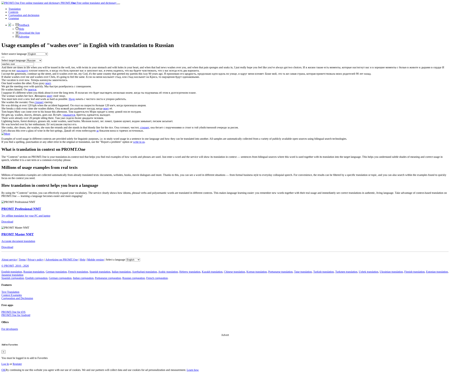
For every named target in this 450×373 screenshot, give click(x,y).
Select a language (115, 259)
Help (21, 28)
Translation (14, 8)
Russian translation (33, 271)
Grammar (13, 18)
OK (3, 369)
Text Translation (10, 291)
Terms (22, 259)
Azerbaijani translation (144, 271)
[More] (5, 133)
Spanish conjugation (12, 278)
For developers (9, 328)
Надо (72, 99)
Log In (5, 363)
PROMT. (88, 2)
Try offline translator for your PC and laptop (25, 215)
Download (7, 221)
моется (32, 89)
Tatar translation (303, 271)
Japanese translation (12, 274)
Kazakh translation (212, 271)
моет (48, 83)
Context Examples (11, 295)
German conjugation (60, 278)
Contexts (13, 12)
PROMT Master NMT (17, 234)
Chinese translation (234, 271)
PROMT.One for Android (15, 315)
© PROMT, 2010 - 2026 (15, 265)
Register (17, 363)
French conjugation (157, 278)
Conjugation (23, 15)
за (97, 130)
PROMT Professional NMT (21, 209)
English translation (11, 271)
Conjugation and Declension (17, 298)
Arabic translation (168, 271)
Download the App (29, 32)
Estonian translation (437, 271)
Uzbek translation (368, 271)
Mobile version (95, 259)
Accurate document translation (18, 241)
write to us (139, 141)
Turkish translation (323, 271)
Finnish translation (414, 271)
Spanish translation (99, 271)
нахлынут (22, 70)
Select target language (13, 60)
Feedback (24, 25)
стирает (39, 102)
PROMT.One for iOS (13, 311)
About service (9, 259)
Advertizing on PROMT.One (61, 259)
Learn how (193, 369)
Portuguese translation (280, 271)
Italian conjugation (83, 278)
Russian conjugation (133, 278)
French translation (78, 271)
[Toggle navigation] (118, 3)
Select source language (14, 53)
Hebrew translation (189, 271)
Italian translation (121, 271)
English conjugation (36, 278)
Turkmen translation (346, 271)
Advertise (24, 36)
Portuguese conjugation (108, 278)
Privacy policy (36, 259)
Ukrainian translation (391, 271)
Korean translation (256, 271)
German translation (56, 271)
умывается (68, 114)
